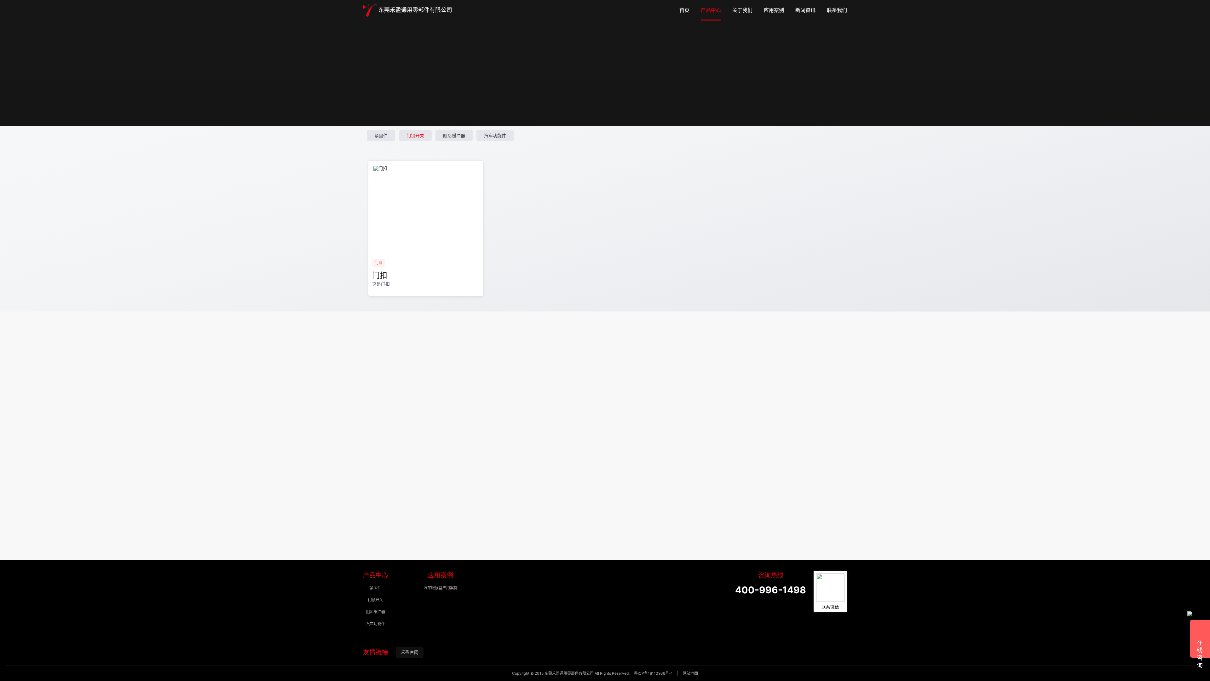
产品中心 (711, 10)
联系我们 (837, 10)
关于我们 (742, 10)
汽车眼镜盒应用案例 (441, 587)
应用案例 (774, 10)
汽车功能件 (495, 135)
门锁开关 (415, 135)
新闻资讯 (805, 10)
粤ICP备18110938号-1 (653, 673)
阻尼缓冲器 (454, 135)
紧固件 (381, 135)
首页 (684, 10)
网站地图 (690, 673)
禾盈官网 (409, 652)
